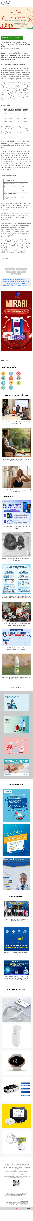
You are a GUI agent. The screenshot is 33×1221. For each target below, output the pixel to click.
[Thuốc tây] (11, 383)
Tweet (22, 269)
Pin (22, 272)
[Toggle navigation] (30, 3)
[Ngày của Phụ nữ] (18, 373)
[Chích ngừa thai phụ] (11, 378)
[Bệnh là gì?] (3, 387)
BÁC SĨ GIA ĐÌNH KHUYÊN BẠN (12, 38)
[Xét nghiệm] (11, 387)
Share (11, 269)
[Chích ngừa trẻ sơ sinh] (18, 378)
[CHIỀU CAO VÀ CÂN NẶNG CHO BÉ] (11, 373)
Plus (12, 272)
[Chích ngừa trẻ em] (3, 383)
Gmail (17, 274)
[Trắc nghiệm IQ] (3, 378)
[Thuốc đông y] (18, 383)
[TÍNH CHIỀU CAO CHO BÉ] (3, 373)
